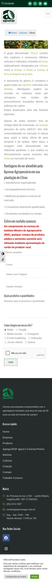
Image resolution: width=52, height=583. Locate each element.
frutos (44, 61)
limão (29, 69)
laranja (18, 69)
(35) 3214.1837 (14, 504)
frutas (7, 158)
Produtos (8, 443)
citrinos (43, 65)
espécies (26, 84)
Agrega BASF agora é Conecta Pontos (23, 449)
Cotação (7, 466)
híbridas (8, 89)
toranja (41, 69)
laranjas (43, 125)
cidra (29, 74)
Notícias (7, 454)
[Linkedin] (40, 3)
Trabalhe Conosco (13, 477)
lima (6, 74)
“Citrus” (34, 53)
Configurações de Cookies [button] (16, 577)
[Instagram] (35, 3)
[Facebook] (30, 3)
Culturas (7, 460)
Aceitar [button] (34, 577)
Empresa (7, 437)
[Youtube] (45, 3)
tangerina (17, 74)
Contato (7, 472)
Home (14, 32)
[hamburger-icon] (48, 13)
